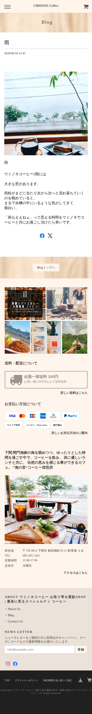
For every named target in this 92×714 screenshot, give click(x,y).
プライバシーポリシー (26, 680)
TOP (7, 680)
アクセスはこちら (76, 572)
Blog (11, 615)
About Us (14, 609)
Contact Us (15, 621)
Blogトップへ (46, 267)
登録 (81, 649)
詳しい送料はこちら (74, 392)
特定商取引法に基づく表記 (57, 680)
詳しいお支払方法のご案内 (70, 433)
